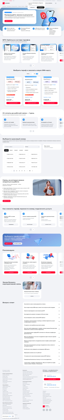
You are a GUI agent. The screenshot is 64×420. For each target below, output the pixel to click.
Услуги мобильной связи (6, 371)
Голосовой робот (25, 386)
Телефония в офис (5, 391)
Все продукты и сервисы (6, 370)
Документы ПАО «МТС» (46, 395)
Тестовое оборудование (26, 408)
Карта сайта (44, 397)
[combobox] (31, 147)
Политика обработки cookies (47, 396)
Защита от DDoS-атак (26, 375)
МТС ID (24, 397)
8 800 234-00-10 (50, 0)
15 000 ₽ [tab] (16, 150)
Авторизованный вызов (26, 390)
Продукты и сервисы (21, 6)
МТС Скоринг (25, 389)
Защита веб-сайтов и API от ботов (28, 372)
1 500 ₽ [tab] (6, 150)
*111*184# (16, 84)
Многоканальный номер (6, 396)
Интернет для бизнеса (6, 375)
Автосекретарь (25, 382)
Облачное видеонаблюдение (7, 404)
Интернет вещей (5, 380)
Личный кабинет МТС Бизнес (54, 387)
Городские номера (5, 394)
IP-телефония (5, 390)
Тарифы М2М (25, 406)
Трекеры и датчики (25, 407)
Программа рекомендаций (47, 401)
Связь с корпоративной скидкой (7, 400)
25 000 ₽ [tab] (26, 150)
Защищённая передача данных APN (28, 378)
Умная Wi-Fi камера (5, 410)
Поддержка (46, 387)
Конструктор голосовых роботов (27, 393)
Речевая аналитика (25, 388)
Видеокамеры (5, 405)
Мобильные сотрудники (26, 384)
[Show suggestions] (38, 147)
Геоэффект (24, 385)
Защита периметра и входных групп (8, 412)
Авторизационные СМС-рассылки (28, 400)
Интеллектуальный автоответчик (7, 395)
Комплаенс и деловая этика (47, 399)
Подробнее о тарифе (10, 97)
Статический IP (5, 382)
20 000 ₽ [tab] (21, 150)
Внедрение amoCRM (26, 401)
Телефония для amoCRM (6, 398)
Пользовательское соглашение (47, 400)
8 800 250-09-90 (51, 385)
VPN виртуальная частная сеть (7, 381)
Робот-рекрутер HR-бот (26, 394)
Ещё (13, 0)
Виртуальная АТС (5, 387)
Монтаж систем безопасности (7, 406)
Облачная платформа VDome (27, 379)
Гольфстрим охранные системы (7, 408)
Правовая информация (46, 403)
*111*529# (54, 84)
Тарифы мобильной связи (6, 386)
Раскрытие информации (46, 393)
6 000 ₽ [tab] (11, 150)
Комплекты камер (5, 409)
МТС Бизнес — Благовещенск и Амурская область (10, 6)
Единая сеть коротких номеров (7, 392)
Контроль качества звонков (27, 396)
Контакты (44, 392)
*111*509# (35, 85)
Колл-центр (24, 398)
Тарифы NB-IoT (25, 404)
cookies (9, 416)
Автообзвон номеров (26, 392)
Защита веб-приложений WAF (27, 374)
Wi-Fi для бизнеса (5, 377)
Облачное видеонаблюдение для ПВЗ (8, 413)
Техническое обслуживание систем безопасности (30, 376)
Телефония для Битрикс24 (6, 399)
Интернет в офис (5, 376)
